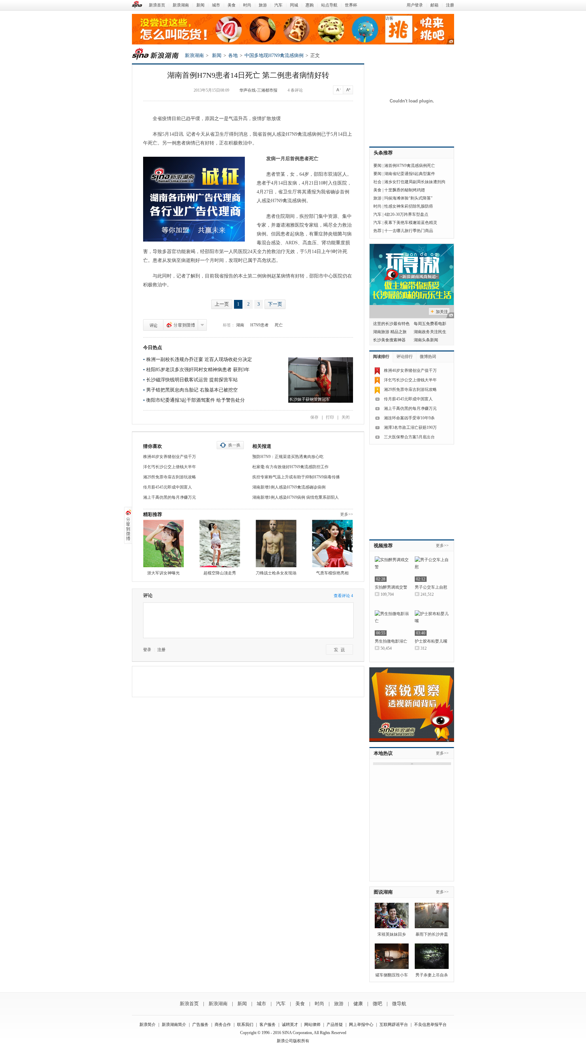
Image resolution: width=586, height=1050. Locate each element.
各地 (233, 55)
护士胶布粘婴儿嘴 (431, 641)
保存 (314, 417)
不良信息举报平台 (430, 1024)
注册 (450, 5)
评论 (153, 325)
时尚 (247, 5)
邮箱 (434, 5)
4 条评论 (295, 90)
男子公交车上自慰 (431, 587)
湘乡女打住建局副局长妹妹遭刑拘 (414, 181)
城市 (216, 5)
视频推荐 (383, 545)
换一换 (234, 445)
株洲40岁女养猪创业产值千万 (169, 456)
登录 (147, 649)
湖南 (240, 325)
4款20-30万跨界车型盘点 (406, 214)
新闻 (200, 5)
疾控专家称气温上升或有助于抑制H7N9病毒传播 (296, 477)
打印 (330, 417)
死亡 (279, 325)
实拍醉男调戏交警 (391, 587)
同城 (294, 5)
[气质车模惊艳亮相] (332, 543)
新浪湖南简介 (174, 1024)
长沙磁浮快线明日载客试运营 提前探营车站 (192, 379)
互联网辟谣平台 (393, 1024)
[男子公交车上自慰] (432, 569)
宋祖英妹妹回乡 (391, 934)
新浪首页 (157, 5)
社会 (377, 181)
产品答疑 (335, 1024)
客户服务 (267, 1024)
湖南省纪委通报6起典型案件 (409, 173)
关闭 (345, 417)
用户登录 (415, 5)
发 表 (339, 649)
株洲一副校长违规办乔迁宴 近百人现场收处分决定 (199, 359)
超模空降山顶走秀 (219, 573)
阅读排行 (381, 356)
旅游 (263, 5)
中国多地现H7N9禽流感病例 (274, 55)
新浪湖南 (181, 5)
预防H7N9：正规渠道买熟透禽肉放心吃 (288, 456)
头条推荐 (383, 152)
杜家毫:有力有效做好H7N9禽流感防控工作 (290, 466)
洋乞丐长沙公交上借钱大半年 (169, 466)
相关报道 (261, 446)
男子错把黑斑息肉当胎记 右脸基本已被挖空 (192, 390)
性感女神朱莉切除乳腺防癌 (408, 206)
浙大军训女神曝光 (163, 573)
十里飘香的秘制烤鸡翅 (404, 190)
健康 (358, 1003)
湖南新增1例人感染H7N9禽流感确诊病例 (289, 487)
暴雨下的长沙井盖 (431, 934)
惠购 (310, 5)
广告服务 (200, 1024)
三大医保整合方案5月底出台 (409, 437)
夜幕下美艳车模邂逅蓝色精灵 (410, 222)
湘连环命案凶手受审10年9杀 (409, 418)
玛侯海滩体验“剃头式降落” (408, 198)
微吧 (377, 1003)
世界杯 (351, 5)
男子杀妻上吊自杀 (431, 975)
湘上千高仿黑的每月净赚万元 (169, 497)
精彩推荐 (152, 514)
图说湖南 (383, 892)
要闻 (377, 165)
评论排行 (404, 356)
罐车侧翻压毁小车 (391, 975)
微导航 (399, 1003)
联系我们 (245, 1024)
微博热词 (428, 356)
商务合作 (223, 1024)
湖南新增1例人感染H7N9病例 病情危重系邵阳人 (295, 497)
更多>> (346, 514)
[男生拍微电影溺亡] (392, 623)
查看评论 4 (343, 595)
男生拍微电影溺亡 (391, 641)
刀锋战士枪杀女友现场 (276, 573)
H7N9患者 (259, 325)
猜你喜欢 (152, 446)
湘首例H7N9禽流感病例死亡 (409, 165)
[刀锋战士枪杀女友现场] (276, 543)
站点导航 (329, 5)
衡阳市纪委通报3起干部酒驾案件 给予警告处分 (195, 400)
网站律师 (312, 1024)
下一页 (275, 304)
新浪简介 (147, 1024)
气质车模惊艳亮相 (332, 573)
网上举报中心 (361, 1024)
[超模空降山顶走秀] (219, 543)
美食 (232, 5)
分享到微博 (180, 325)
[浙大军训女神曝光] (163, 543)
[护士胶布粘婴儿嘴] (432, 623)
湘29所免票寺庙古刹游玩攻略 (169, 477)
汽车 (278, 5)
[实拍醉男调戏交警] (392, 569)
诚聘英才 (290, 1024)
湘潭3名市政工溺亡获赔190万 (410, 427)
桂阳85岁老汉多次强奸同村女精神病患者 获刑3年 (198, 369)
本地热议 (383, 753)
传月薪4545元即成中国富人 (167, 487)
